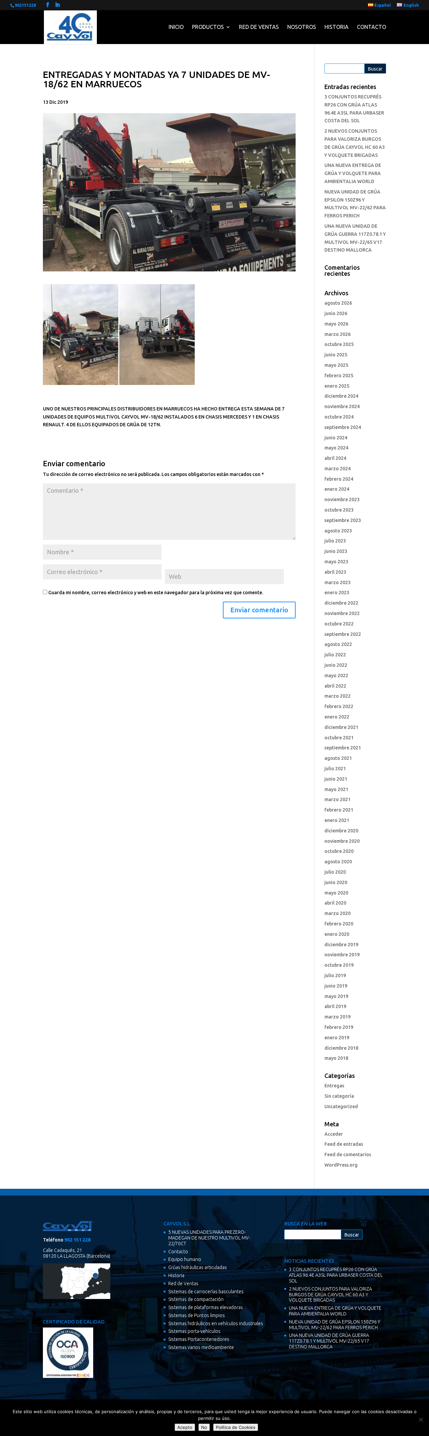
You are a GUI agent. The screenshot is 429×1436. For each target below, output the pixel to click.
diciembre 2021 (341, 727)
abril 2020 (335, 903)
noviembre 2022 (342, 613)
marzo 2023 (337, 582)
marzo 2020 (337, 913)
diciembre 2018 (341, 1048)
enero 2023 (336, 592)
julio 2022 (335, 654)
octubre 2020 (339, 851)
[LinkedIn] (57, 4)
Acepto (184, 1427)
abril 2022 (335, 686)
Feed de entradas (343, 1144)
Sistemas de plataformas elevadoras (205, 1307)
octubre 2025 (339, 344)
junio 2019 (335, 986)
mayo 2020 (336, 893)
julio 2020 (335, 872)
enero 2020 (336, 934)
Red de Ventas (259, 27)
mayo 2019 (336, 996)
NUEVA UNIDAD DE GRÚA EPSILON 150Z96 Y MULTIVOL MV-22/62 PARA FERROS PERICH (334, 1324)
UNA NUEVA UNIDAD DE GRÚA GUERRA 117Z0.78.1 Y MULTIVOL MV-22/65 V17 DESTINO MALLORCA (329, 1341)
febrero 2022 (338, 706)
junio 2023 (335, 551)
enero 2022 (336, 717)
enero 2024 (336, 489)
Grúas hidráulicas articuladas (197, 1267)
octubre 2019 (339, 965)
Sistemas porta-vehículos (194, 1331)
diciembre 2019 (341, 944)
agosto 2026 (338, 303)
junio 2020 (335, 882)
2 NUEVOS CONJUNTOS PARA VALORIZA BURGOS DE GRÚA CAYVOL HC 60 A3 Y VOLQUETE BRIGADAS (330, 1294)
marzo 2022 (337, 696)
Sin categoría (339, 1096)
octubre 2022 (339, 623)
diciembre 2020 (341, 830)
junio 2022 (335, 665)
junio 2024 (335, 437)
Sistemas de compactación (196, 1299)
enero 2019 (336, 1037)
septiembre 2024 (342, 427)
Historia (336, 27)
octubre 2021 (339, 737)
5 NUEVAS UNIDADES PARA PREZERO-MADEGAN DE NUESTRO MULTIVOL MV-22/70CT (209, 1237)
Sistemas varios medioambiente (201, 1347)
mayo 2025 (336, 365)
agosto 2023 (338, 530)
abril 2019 (335, 1006)
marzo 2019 (337, 1016)
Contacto (371, 27)
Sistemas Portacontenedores (198, 1339)
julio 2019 (335, 975)
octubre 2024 (339, 417)
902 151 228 (77, 1240)
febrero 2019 (338, 1027)
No (204, 1427)
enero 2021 (336, 820)
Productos (208, 27)
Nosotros (301, 27)
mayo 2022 (336, 675)
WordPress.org (341, 1165)
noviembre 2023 (342, 499)
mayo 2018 (336, 1058)
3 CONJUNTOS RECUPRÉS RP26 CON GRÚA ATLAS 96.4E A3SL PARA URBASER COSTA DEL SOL (336, 1275)
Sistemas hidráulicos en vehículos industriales (215, 1323)
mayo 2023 (336, 561)
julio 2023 (335, 540)
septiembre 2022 (342, 634)
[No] (420, 1419)
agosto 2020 (338, 861)
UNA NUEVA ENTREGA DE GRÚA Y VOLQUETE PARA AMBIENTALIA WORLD (352, 173)
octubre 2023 (339, 510)
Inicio (176, 27)
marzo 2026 (337, 334)
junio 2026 (335, 313)
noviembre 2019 (342, 954)
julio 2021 (335, 768)
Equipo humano (184, 1259)
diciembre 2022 (341, 603)
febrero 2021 (338, 810)
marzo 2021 (337, 799)
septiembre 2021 (342, 747)
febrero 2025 (338, 375)
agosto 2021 (338, 758)
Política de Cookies (235, 1427)
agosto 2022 (338, 644)
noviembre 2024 (342, 406)
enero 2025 (336, 386)
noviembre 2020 (342, 841)
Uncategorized (341, 1106)
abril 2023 (335, 572)
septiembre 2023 (342, 520)
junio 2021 (335, 779)
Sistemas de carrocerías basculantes (206, 1291)
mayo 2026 (336, 324)
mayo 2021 (336, 789)
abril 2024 (335, 458)
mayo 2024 (336, 447)
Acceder (333, 1134)
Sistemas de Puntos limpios (196, 1315)
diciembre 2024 (341, 396)
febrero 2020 (338, 923)
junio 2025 (335, 354)
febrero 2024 (338, 479)
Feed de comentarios (347, 1154)
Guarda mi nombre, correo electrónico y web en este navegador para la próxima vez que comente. (155, 592)
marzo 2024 (337, 468)
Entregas (334, 1085)
